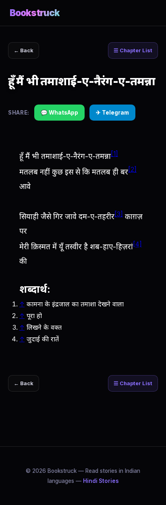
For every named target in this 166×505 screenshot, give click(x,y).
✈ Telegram (112, 112)
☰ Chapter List (133, 50)
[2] (132, 169)
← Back (23, 50)
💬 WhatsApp (59, 112)
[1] (114, 154)
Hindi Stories (101, 481)
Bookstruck (35, 12)
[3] (118, 214)
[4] (137, 244)
